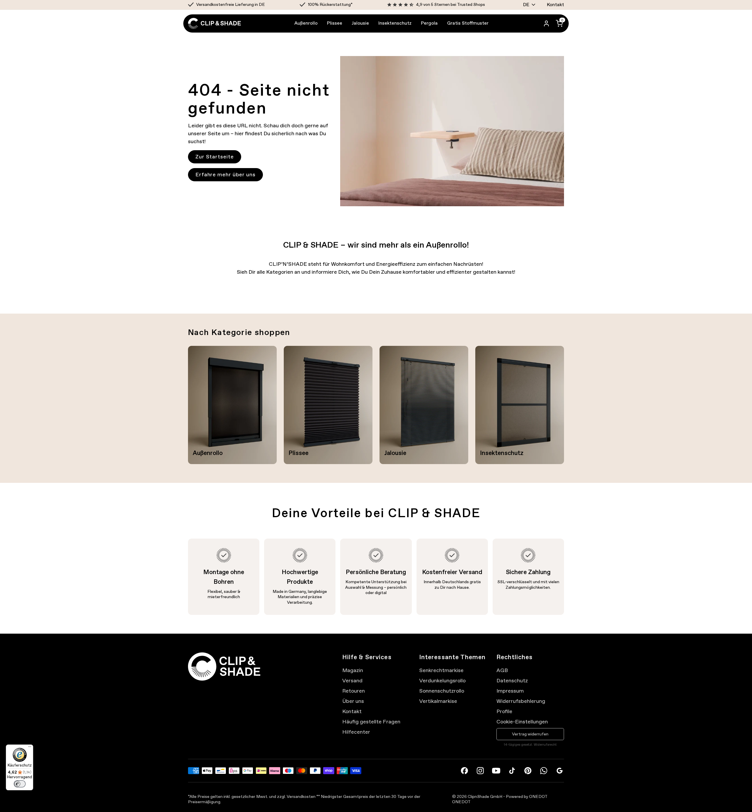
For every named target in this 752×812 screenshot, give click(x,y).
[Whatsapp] (543, 770)
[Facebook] (464, 770)
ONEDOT (461, 801)
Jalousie (360, 23)
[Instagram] (480, 770)
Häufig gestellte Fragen (371, 721)
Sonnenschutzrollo (441, 691)
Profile (504, 711)
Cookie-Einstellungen (522, 721)
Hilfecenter (356, 732)
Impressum (510, 691)
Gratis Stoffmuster (468, 23)
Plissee (334, 23)
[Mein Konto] (546, 23)
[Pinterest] (527, 770)
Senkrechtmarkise (441, 670)
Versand (352, 680)
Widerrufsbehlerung (520, 701)
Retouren (353, 691)
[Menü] (29, 748)
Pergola (429, 23)
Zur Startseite (214, 156)
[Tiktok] (512, 770)
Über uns (353, 701)
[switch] (20, 783)
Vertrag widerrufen (530, 734)
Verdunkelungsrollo (442, 680)
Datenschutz (512, 680)
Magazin (352, 670)
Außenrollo (306, 23)
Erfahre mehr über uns (225, 174)
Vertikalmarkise (438, 701)
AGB (502, 670)
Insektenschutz (395, 23)
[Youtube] (496, 770)
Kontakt (555, 4)
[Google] (559, 770)
